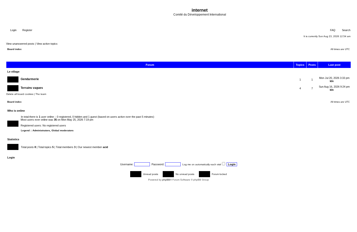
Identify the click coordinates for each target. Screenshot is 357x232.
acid (105, 147)
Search (345, 30)
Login (13, 30)
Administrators (41, 130)
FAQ (332, 30)
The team (40, 94)
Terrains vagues (32, 88)
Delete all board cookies (19, 94)
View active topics (47, 43)
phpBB (166, 179)
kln (332, 81)
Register (27, 30)
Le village (13, 71)
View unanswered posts (20, 43)
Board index (14, 49)
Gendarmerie (30, 79)
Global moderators (62, 130)
